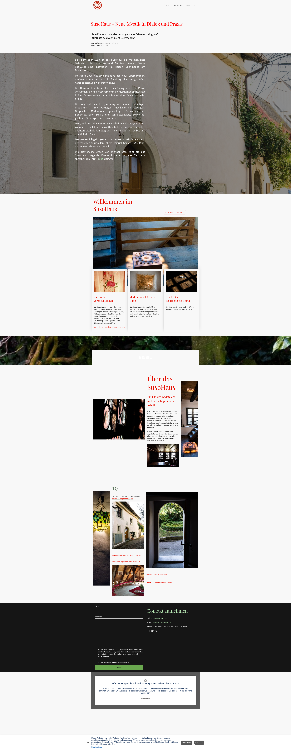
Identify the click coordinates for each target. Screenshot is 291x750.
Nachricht (98, 617)
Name (97, 606)
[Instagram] (143, 357)
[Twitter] (147, 357)
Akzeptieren (145, 699)
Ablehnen (199, 743)
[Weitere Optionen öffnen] (195, 5)
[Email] (151, 357)
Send (119, 667)
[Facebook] (140, 357)
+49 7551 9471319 (160, 618)
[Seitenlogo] (97, 5)
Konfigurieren (96, 747)
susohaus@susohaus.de (162, 622)
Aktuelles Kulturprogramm (175, 212)
